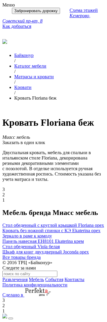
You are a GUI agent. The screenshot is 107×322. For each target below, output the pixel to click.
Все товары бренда (21, 257)
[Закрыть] (10, 318)
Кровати (23, 87)
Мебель (36, 279)
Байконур (24, 55)
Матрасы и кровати (34, 76)
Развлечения (15, 279)
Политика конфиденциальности (34, 284)
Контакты (74, 279)
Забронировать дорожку (36, 11)
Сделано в (13, 294)
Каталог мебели (30, 65)
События (54, 279)
